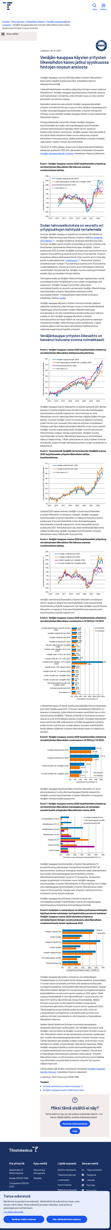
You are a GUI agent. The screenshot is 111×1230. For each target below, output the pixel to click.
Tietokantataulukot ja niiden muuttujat (61, 1086)
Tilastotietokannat (67, 1174)
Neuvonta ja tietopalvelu (39, 1171)
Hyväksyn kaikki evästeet (24, 1219)
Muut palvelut (18, 21)
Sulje (74, 1131)
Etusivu (5, 21)
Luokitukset (63, 1179)
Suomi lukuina (64, 1184)
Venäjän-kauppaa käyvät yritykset (57, 153)
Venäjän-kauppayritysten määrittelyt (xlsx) (63, 1090)
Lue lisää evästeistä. (14, 1211)
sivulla (62, 298)
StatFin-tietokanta (67, 1169)
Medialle (37, 1178)
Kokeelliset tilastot (35, 21)
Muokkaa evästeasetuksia (75, 1123)
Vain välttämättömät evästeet (67, 1219)
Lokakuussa (71, 260)
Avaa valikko (12, 33)
